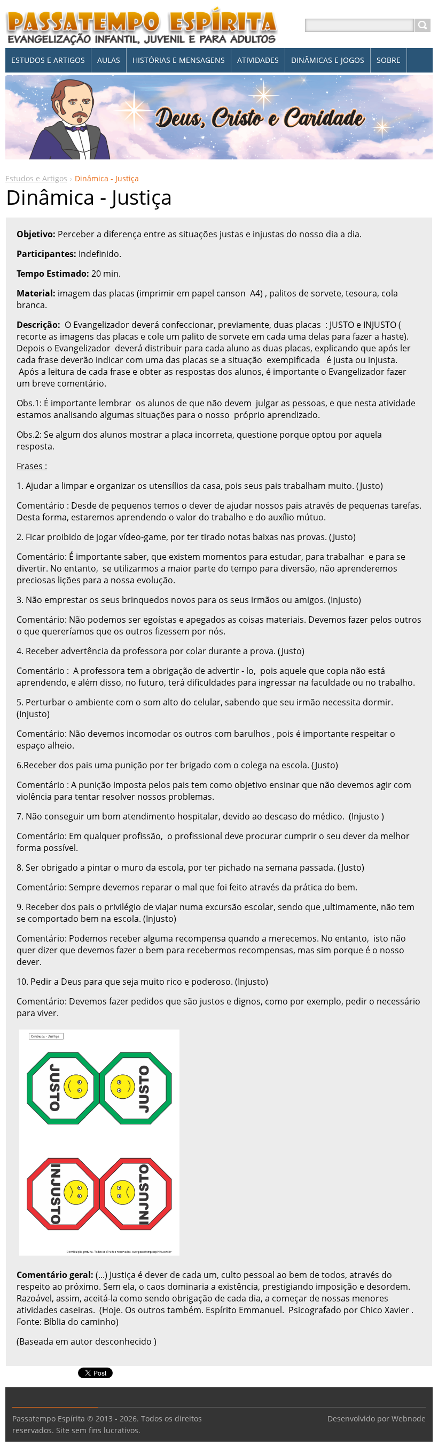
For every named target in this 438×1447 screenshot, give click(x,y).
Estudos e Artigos (36, 178)
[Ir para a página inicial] (142, 38)
